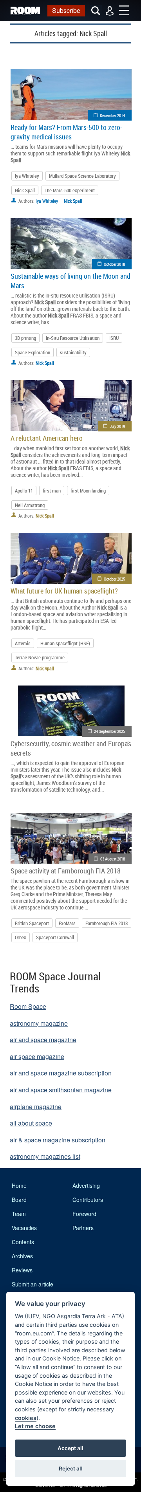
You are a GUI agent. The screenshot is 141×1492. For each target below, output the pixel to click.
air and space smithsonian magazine (61, 1089)
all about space (31, 1123)
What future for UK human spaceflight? (64, 590)
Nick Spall (25, 190)
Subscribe (66, 10)
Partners (83, 1228)
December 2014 (112, 115)
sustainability (73, 352)
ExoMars (67, 923)
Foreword (84, 1214)
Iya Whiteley (27, 175)
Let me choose (35, 1426)
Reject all (71, 1468)
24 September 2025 (109, 731)
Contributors (87, 1199)
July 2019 (117, 426)
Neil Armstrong (30, 505)
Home (19, 1185)
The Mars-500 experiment (70, 190)
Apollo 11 (24, 490)
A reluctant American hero (47, 438)
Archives (22, 1256)
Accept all (70, 1448)
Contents (23, 1242)
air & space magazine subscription (57, 1139)
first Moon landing (88, 490)
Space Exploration (32, 352)
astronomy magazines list (45, 1156)
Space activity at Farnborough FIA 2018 (66, 870)
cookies (25, 1417)
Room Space (28, 1006)
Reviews (22, 1270)
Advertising (86, 1185)
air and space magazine (43, 1039)
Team (19, 1214)
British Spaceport (32, 923)
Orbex (20, 937)
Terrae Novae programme (40, 657)
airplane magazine (35, 1106)
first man (52, 490)
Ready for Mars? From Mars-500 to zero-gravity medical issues (66, 132)
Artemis (23, 643)
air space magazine (37, 1056)
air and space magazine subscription (61, 1072)
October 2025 (114, 579)
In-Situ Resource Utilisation (72, 337)
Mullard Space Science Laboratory (82, 175)
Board (19, 1199)
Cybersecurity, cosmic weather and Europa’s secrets (71, 748)
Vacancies (24, 1228)
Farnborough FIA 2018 (106, 923)
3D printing (25, 337)
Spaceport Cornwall (55, 937)
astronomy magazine (39, 1023)
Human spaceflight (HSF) (65, 643)
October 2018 (114, 264)
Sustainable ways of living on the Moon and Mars (70, 280)
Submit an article (32, 1284)
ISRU (114, 337)
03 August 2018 (112, 859)
